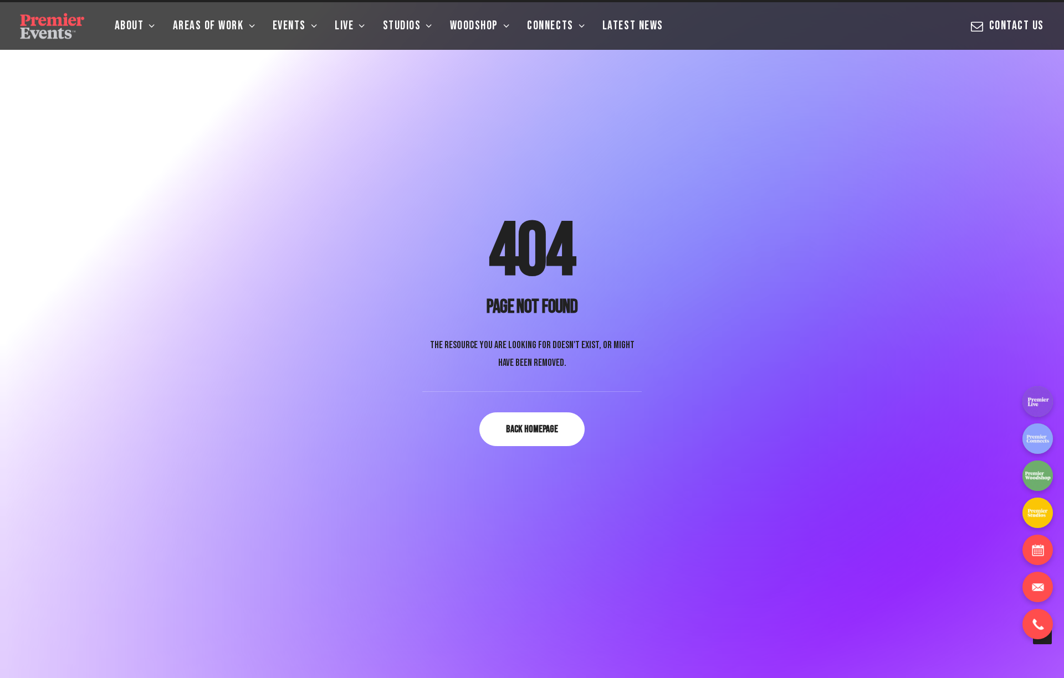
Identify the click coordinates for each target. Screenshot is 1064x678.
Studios (402, 25)
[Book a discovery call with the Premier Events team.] (1037, 550)
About (129, 25)
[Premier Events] (53, 26)
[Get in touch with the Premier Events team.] (1037, 587)
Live (344, 25)
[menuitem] (135, 26)
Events (289, 25)
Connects (550, 25)
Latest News (632, 25)
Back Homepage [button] (532, 429)
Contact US (1016, 25)
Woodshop (474, 25)
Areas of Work (208, 25)
